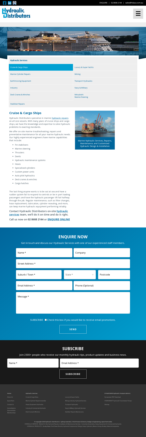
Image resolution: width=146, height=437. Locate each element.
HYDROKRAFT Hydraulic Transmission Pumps (118, 401)
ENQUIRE (103, 2)
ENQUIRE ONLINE (59, 219)
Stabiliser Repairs (17, 104)
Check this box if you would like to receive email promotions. (81, 319)
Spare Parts (10, 401)
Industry (14, 88)
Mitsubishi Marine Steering (81, 95)
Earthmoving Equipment (20, 81)
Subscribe (73, 374)
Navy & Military (81, 88)
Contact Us (10, 404)
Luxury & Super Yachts (84, 67)
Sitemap (107, 404)
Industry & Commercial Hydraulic (36, 408)
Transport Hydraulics (83, 81)
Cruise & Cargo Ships (19, 67)
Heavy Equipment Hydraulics (34, 404)
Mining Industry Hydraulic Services (75, 401)
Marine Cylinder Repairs (20, 74)
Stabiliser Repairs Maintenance (74, 412)
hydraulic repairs (60, 118)
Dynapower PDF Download (113, 397)
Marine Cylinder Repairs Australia (36, 401)
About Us (10, 397)
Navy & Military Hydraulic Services (75, 408)
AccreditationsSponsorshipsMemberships (11, 410)
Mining (77, 74)
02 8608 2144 (116, 2)
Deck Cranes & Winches (20, 94)
